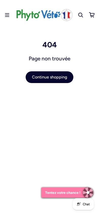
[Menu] (7, 15)
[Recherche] (81, 15)
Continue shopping (49, 77)
